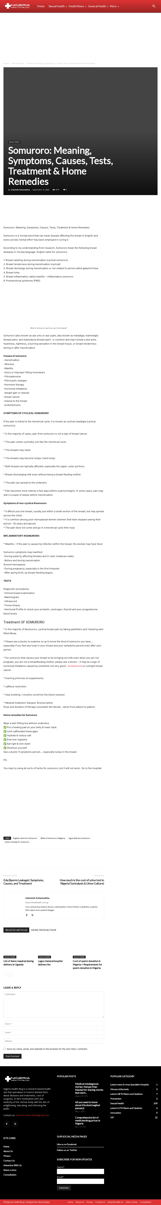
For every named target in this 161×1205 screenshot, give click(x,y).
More (113, 6)
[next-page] (10, 974)
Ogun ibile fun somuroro (79, 838)
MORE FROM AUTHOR (43, 930)
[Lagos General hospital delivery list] (53, 947)
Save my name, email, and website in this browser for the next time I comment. (47, 1049)
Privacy (7, 1156)
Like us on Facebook (67, 1144)
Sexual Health (57, 6)
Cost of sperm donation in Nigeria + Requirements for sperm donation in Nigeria (87, 964)
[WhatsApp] (28, 204)
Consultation (9, 1174)
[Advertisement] (80, 36)
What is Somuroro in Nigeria (53, 838)
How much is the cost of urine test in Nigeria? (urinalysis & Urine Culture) (82, 882)
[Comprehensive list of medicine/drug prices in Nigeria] (65, 1121)
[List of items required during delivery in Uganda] (19, 947)
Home (40, 6)
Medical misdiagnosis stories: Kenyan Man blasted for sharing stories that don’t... (89, 1088)
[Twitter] (14, 204)
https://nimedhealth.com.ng (36, 902)
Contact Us (9, 1160)
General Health (97, 6)
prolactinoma (75, 665)
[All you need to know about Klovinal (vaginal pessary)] (65, 1106)
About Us (8, 1151)
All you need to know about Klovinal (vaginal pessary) (87, 1105)
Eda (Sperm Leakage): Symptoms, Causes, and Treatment (23, 882)
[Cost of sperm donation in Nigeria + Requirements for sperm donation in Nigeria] (88, 947)
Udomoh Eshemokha (20, 189)
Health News (76, 6)
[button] (154, 6)
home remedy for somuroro (17, 842)
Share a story (9, 1170)
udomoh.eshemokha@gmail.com (32, 1115)
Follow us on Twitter (67, 1150)
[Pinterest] (21, 204)
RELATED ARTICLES (16, 930)
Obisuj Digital (44, 1202)
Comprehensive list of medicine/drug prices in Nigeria (87, 1120)
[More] (35, 204)
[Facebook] (6, 204)
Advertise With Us (12, 1165)
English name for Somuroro (25, 838)
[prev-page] (5, 974)
